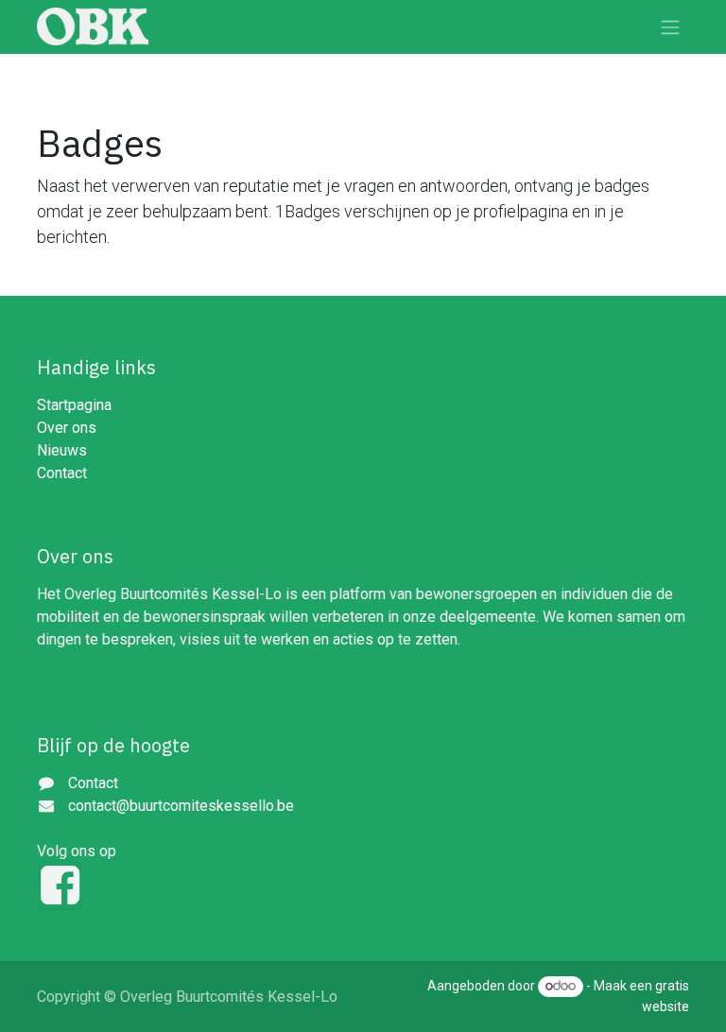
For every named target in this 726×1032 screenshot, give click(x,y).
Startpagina (74, 405)
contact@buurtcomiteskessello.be (181, 806)
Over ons (66, 428)
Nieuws (62, 450)
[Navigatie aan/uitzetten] (670, 27)
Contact (62, 473)
